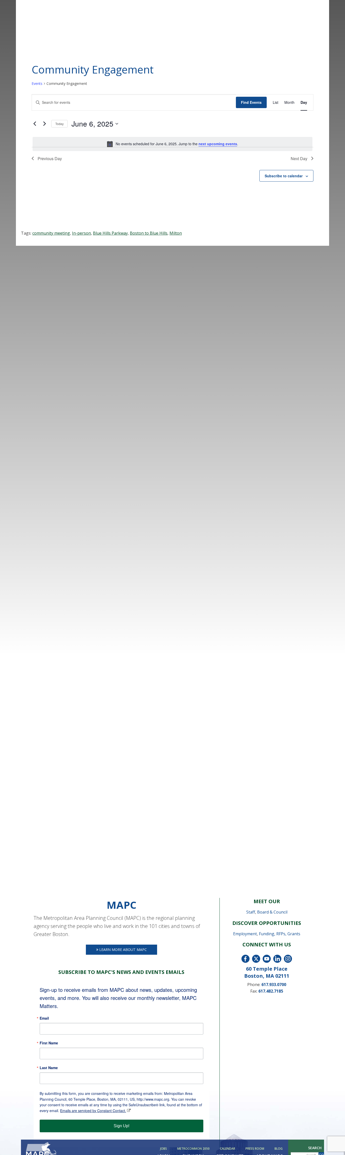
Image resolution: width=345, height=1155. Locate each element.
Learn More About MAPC (122, 949)
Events (37, 83)
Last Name (49, 1067)
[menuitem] (164, 1148)
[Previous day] (35, 124)
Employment (245, 934)
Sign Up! (121, 1126)
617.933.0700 (273, 984)
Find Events (251, 102)
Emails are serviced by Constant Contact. (93, 1110)
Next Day (299, 158)
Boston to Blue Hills (148, 233)
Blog (279, 1148)
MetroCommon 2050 (193, 1148)
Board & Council (272, 912)
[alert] (172, 144)
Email (44, 1018)
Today (59, 123)
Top (333, 1143)
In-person (81, 233)
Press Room (254, 1148)
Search (315, 1147)
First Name (49, 1043)
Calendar (227, 1148)
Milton (175, 233)
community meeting (51, 233)
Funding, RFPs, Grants (279, 934)
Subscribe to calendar (284, 175)
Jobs (163, 1148)
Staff (250, 912)
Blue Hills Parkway (110, 233)
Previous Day (50, 158)
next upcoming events (218, 143)
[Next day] (44, 124)
